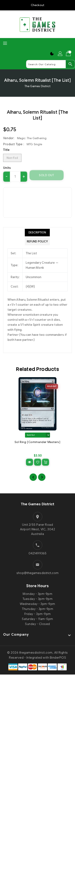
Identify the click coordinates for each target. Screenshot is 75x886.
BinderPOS (58, 657)
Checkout (37, 5)
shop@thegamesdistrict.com (37, 573)
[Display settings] (52, 54)
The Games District (38, 86)
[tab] (37, 232)
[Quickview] (29, 462)
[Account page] (60, 54)
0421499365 (37, 553)
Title (6, 150)
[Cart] (69, 54)
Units (7, 167)
